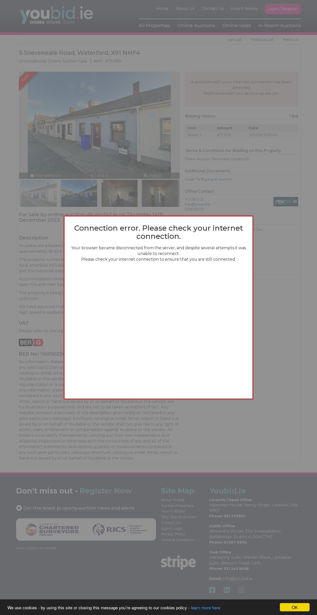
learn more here (205, 607)
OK (295, 607)
